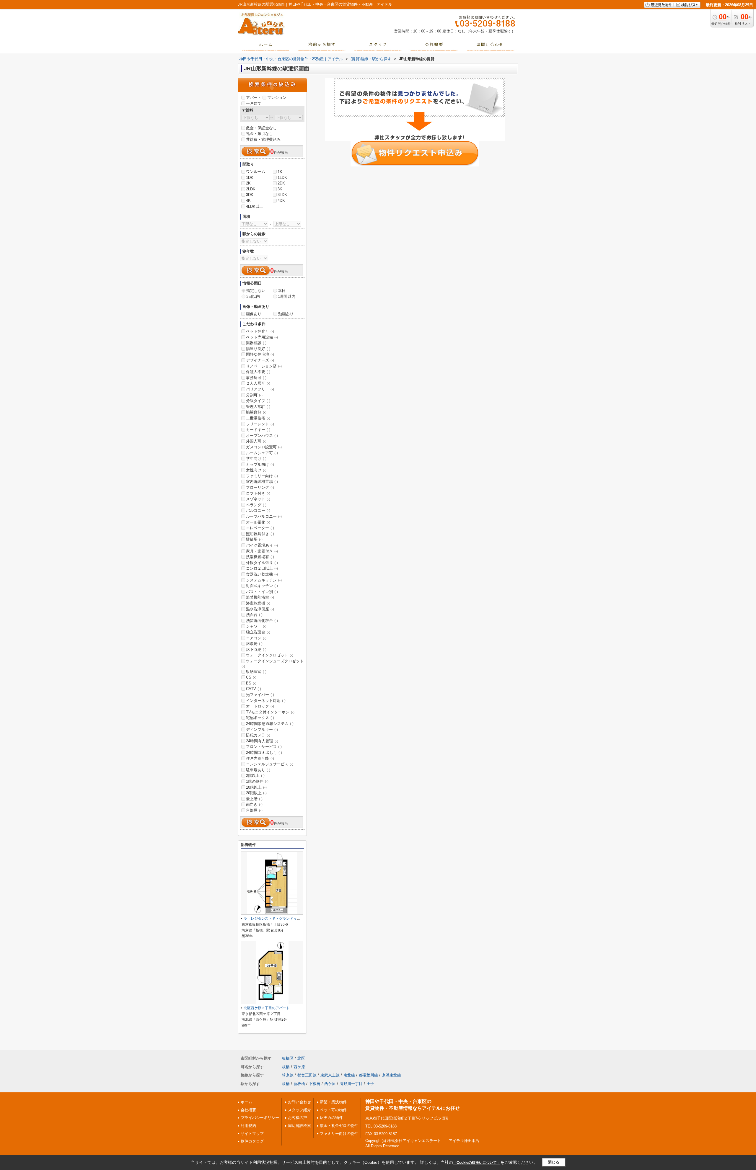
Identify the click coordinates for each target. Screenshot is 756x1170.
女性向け (256, 470)
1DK (249, 177)
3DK (249, 194)
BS (251, 683)
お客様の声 (297, 1117)
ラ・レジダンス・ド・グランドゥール (274, 918)
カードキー (258, 429)
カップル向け (260, 464)
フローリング (260, 487)
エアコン (256, 638)
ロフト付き (258, 493)
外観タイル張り (262, 563)
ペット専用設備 (262, 337)
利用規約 (248, 1125)
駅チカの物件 (331, 1117)
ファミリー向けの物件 (339, 1133)
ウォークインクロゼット (269, 655)
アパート (253, 97)
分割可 (254, 395)
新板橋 (299, 1083)
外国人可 (256, 441)
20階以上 (256, 793)
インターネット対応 (266, 700)
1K (280, 171)
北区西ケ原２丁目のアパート (267, 1008)
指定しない (255, 290)
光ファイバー (260, 694)
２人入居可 (258, 383)
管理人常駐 (258, 406)
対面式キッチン (262, 586)
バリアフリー (260, 389)
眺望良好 (256, 412)
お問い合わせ (299, 1102)
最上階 (254, 799)
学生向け (256, 458)
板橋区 (288, 1058)
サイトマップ (252, 1133)
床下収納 (256, 649)
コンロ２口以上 (262, 568)
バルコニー (258, 510)
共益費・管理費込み (263, 139)
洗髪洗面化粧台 (262, 620)
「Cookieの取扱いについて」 (476, 1163)
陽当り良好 (258, 349)
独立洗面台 (258, 632)
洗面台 (254, 614)
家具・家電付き (262, 551)
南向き (254, 804)
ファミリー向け (262, 476)
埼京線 (288, 1075)
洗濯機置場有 (260, 557)
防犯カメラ (258, 735)
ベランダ (256, 505)
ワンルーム (255, 171)
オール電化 (258, 522)
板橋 (286, 1067)
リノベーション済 (264, 366)
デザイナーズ (260, 360)
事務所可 (256, 377)
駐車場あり (258, 770)
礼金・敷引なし (259, 133)
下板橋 (314, 1083)
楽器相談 (256, 343)
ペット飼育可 (260, 331)
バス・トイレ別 (262, 591)
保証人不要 (258, 372)
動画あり (286, 314)
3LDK (282, 194)
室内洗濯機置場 (262, 481)
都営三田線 (307, 1075)
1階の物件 (257, 781)
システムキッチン (264, 580)
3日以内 (253, 296)
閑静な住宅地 (260, 354)
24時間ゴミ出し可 (264, 752)
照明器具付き (260, 534)
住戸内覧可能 (260, 758)
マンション (276, 97)
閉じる (553, 1162)
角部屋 (254, 810)
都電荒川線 (368, 1075)
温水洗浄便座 (260, 609)
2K (248, 183)
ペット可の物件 (333, 1110)
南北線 (349, 1075)
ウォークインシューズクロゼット (273, 663)
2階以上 (255, 775)
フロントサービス (264, 746)
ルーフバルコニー (264, 516)
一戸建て (253, 103)
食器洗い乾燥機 (262, 574)
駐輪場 (254, 539)
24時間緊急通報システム (270, 723)
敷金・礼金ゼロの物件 (339, 1125)
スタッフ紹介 (299, 1110)
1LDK (282, 177)
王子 (370, 1083)
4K (248, 200)
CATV (253, 689)
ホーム (246, 1102)
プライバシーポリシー (260, 1117)
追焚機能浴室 (260, 597)
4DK (281, 200)
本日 (282, 290)
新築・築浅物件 (333, 1102)
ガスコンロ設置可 (264, 447)
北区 (301, 1058)
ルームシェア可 (262, 453)
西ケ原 (299, 1067)
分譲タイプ (258, 400)
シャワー (256, 626)
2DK (281, 183)
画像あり (253, 314)
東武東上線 (330, 1075)
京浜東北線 (391, 1075)
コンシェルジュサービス (269, 764)
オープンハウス (262, 435)
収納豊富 (256, 671)
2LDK (250, 189)
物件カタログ (252, 1141)
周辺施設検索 (299, 1125)
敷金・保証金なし (261, 128)
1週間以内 (286, 296)
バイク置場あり (262, 545)
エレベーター (260, 528)
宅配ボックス (260, 717)
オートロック (260, 706)
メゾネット (258, 499)
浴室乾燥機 (258, 603)
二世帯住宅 (258, 418)
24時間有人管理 (262, 741)
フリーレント (260, 424)
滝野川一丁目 (351, 1083)
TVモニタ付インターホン (270, 712)
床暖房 (254, 643)
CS (251, 677)
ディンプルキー (262, 729)
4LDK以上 (254, 206)
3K (280, 189)
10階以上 (256, 787)
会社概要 (248, 1110)
